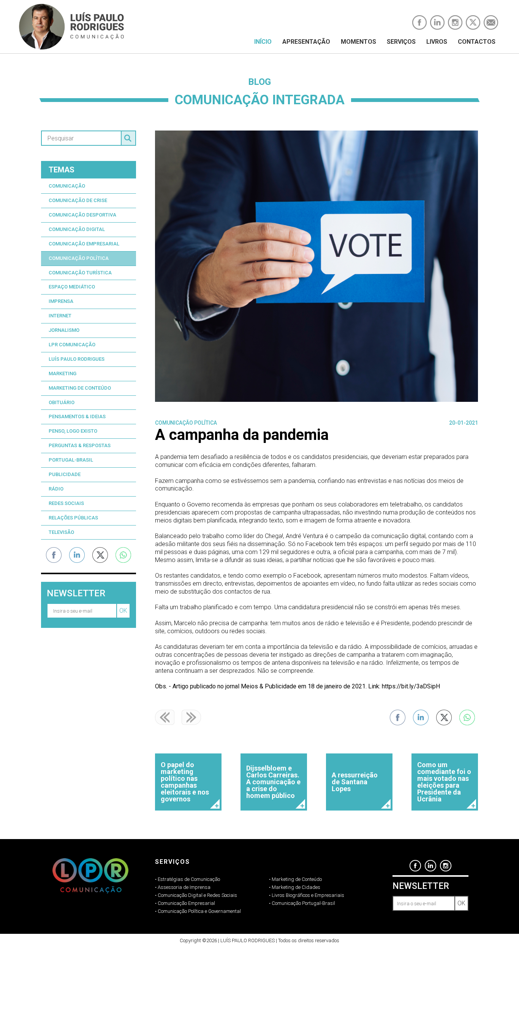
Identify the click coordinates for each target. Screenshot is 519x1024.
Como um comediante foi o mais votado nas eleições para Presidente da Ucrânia (444, 782)
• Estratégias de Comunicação (187, 879)
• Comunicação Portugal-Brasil (302, 903)
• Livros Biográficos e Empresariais (306, 895)
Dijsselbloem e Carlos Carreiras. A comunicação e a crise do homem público (273, 781)
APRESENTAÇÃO (306, 41)
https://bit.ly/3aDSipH (411, 686)
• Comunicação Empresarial (185, 903)
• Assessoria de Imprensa (182, 887)
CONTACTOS (476, 41)
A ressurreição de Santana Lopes (355, 782)
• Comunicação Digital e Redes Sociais (196, 895)
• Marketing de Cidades (294, 887)
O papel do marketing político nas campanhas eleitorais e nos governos (185, 782)
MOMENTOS (358, 41)
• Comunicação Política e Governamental (198, 911)
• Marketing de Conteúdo (295, 879)
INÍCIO (263, 41)
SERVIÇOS (401, 41)
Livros (436, 41)
